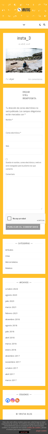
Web (7, 146)
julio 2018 (9, 331)
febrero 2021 (11, 313)
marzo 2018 (11, 343)
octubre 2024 (11, 289)
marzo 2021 (11, 307)
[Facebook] (8, 400)
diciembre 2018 (12, 319)
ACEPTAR (24, 432)
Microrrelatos (11, 262)
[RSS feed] (17, 400)
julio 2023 (9, 301)
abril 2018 (10, 337)
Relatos (8, 268)
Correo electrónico (13, 133)
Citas (7, 256)
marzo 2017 (11, 380)
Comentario (10, 174)
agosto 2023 (11, 295)
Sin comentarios (35, 79)
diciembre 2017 (12, 355)
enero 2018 (10, 349)
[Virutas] (24, 10)
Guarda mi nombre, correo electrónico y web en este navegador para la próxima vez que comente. (23, 165)
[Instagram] (12, 400)
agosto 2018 (11, 325)
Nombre (9, 119)
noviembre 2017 (13, 362)
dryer (11, 79)
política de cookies (34, 428)
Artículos (9, 249)
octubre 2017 (11, 368)
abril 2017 (10, 374)
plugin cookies (41, 431)
